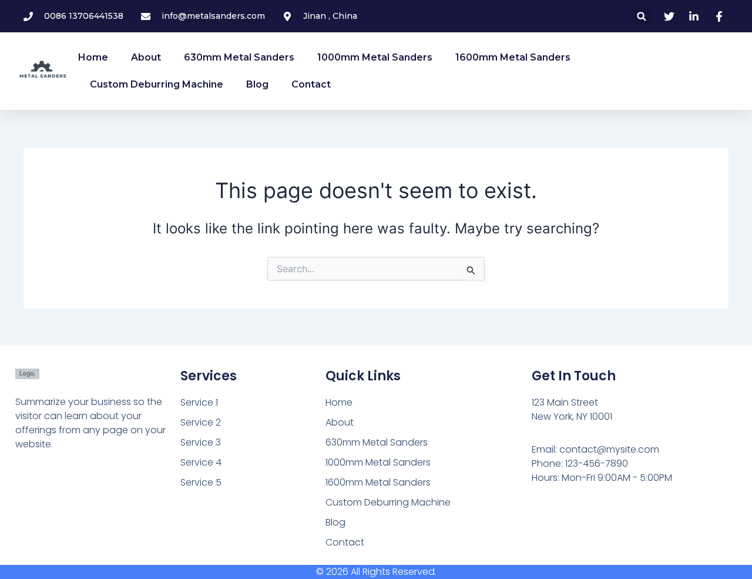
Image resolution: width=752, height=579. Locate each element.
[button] (642, 16)
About (146, 57)
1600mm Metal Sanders (512, 57)
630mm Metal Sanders (239, 57)
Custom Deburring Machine (156, 84)
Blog (257, 84)
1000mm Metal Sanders (374, 57)
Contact (311, 84)
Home (93, 57)
